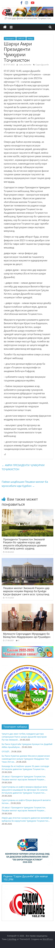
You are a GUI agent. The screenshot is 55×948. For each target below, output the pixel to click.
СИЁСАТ (21, 38)
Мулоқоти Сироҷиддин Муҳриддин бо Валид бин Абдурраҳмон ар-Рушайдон (26, 635)
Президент (9, 38)
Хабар (30, 38)
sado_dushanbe (25, 64)
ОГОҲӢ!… (6, 751)
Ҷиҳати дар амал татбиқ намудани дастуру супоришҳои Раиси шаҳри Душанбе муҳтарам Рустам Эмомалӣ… (24, 736)
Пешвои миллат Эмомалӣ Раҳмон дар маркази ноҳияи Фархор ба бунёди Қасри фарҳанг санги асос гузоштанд (26, 591)
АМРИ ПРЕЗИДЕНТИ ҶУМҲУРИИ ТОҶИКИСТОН (23, 467)
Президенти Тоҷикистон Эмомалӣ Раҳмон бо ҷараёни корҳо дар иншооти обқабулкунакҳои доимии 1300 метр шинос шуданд (25, 544)
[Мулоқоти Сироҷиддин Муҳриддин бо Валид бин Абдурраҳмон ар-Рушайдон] (27, 605)
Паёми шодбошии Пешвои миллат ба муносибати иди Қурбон (25, 484)
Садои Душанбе (42, 64)
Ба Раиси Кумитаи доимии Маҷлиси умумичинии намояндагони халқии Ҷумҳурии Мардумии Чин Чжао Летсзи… (26, 758)
